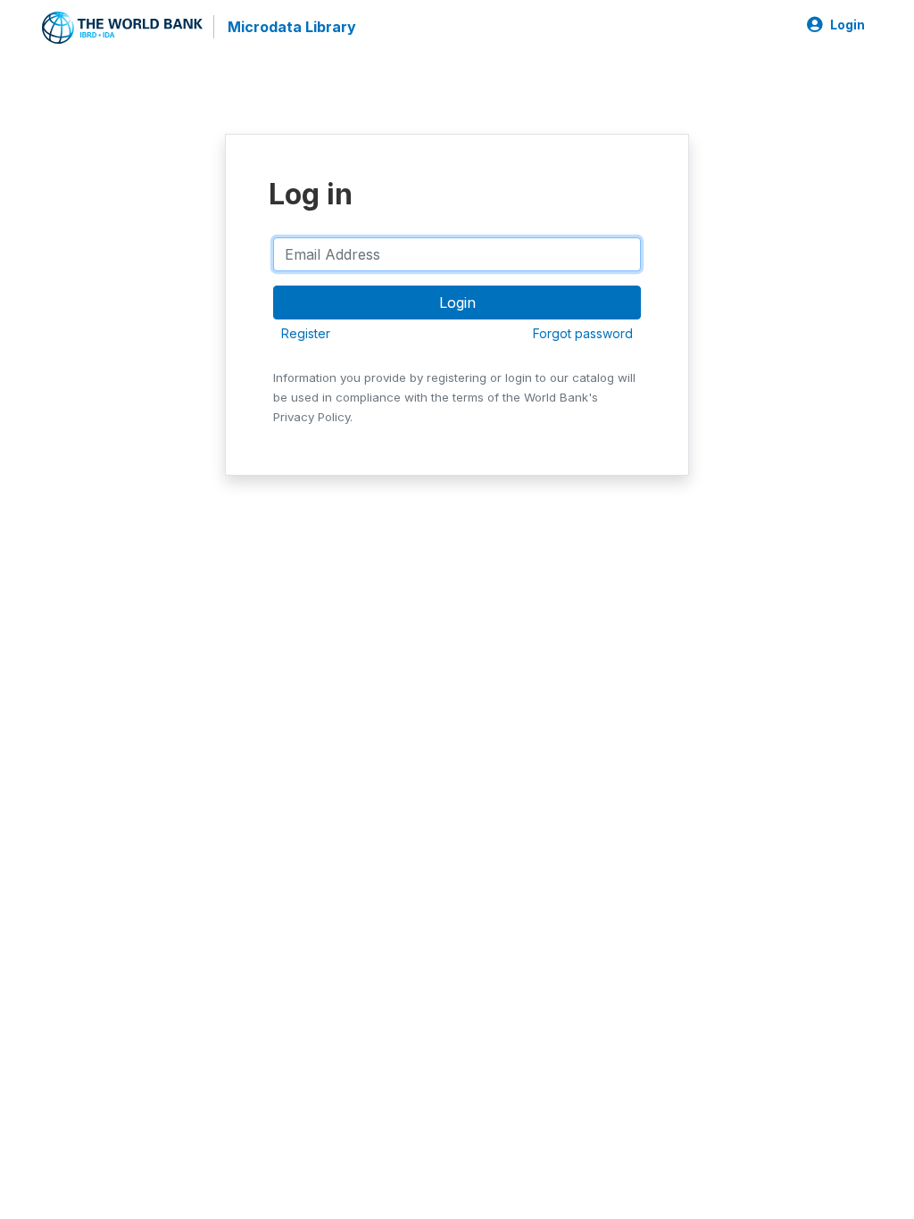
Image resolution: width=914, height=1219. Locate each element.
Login (847, 25)
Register (305, 333)
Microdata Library (292, 27)
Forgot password (583, 333)
